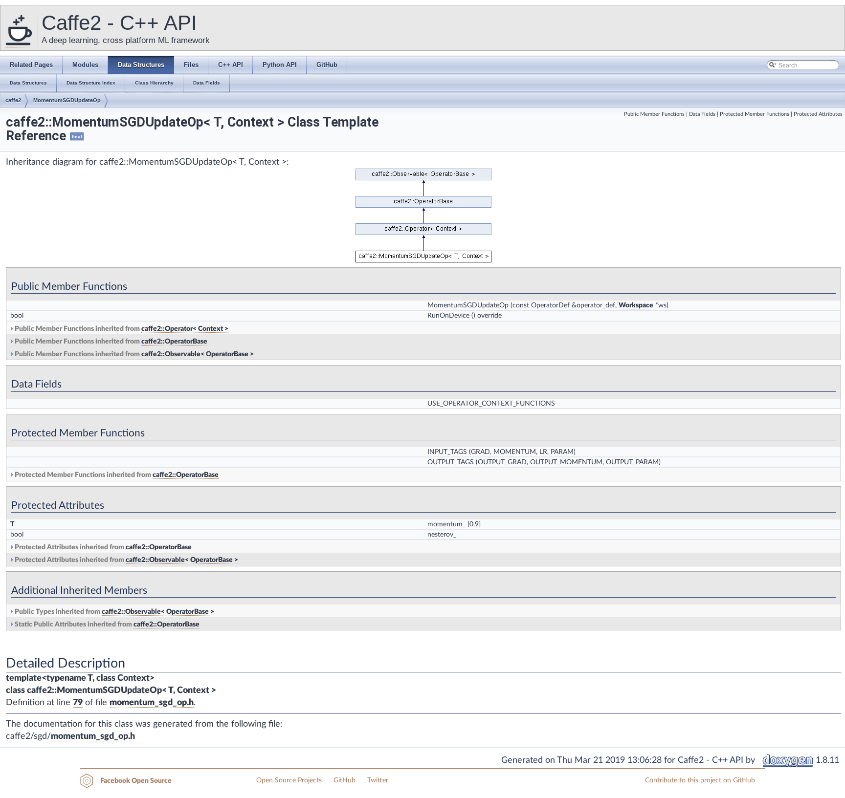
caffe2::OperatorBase (174, 341)
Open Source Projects (289, 780)
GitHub (345, 780)
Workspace (636, 305)
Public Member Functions (654, 114)
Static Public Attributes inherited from (106, 624)
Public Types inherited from (113, 611)
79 (78, 702)
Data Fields (702, 114)
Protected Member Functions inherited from (116, 475)
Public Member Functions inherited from (120, 328)
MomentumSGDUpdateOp (67, 100)
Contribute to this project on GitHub (700, 780)
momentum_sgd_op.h (152, 702)
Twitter (377, 780)
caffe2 (13, 100)
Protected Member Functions (754, 114)
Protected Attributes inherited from (102, 547)
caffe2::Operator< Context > (184, 328)
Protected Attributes (818, 114)
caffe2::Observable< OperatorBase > (197, 354)
